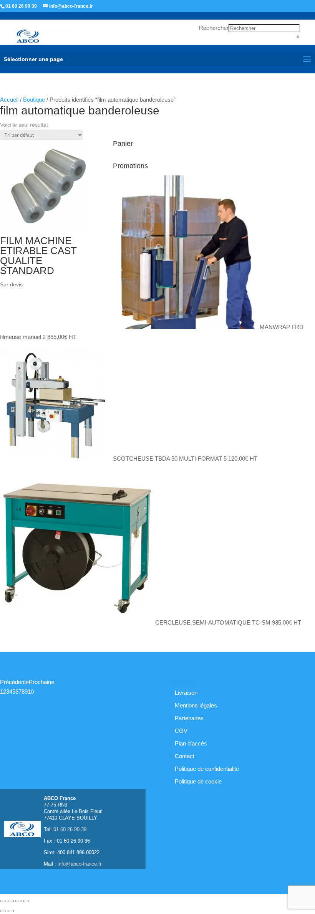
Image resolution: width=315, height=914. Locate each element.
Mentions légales (196, 705)
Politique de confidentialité (207, 768)
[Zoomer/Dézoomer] (3, 901)
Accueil (9, 99)
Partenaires (189, 718)
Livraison (186, 692)
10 (31, 691)
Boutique (34, 99)
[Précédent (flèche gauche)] (3, 911)
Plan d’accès (191, 743)
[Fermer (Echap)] (26, 901)
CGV (181, 730)
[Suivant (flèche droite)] (11, 911)
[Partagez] (18, 901)
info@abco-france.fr (79, 864)
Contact (184, 756)
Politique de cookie (198, 781)
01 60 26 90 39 (21, 6)
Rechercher (214, 28)
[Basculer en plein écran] (11, 901)
